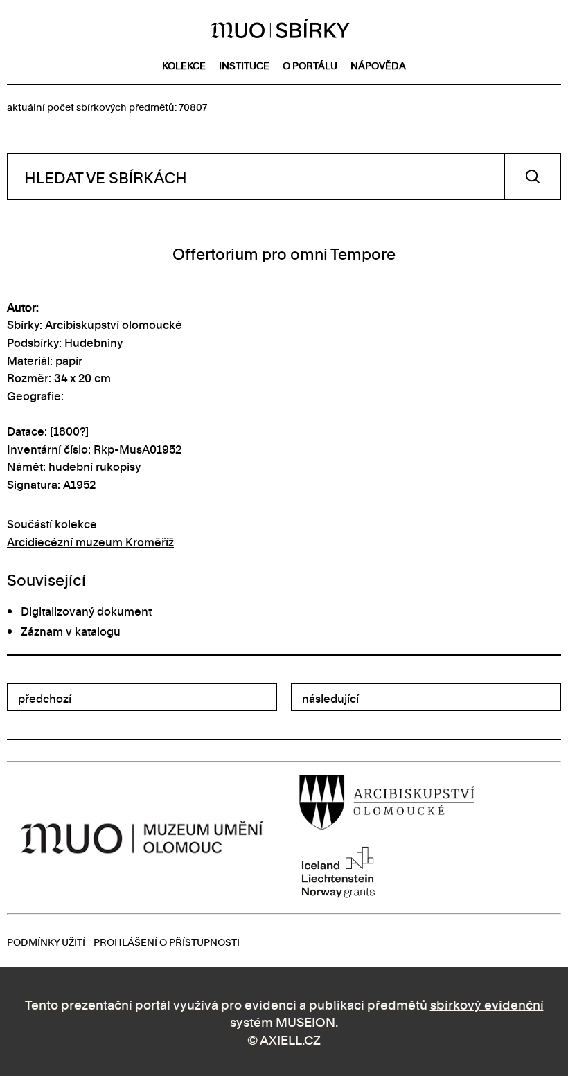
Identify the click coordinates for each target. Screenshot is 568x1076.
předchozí (44, 698)
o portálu (310, 64)
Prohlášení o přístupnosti (167, 941)
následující (330, 698)
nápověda (378, 64)
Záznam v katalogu (71, 630)
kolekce (184, 64)
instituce (244, 64)
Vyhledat (532, 176)
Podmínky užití (46, 941)
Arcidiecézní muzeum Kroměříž (90, 541)
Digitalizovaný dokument (86, 610)
